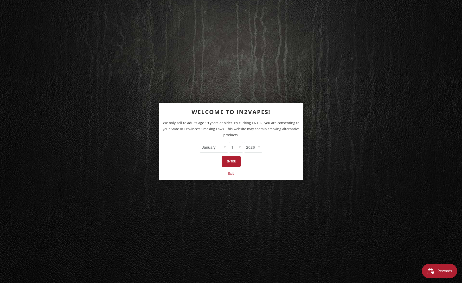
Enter (231, 161)
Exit (231, 173)
